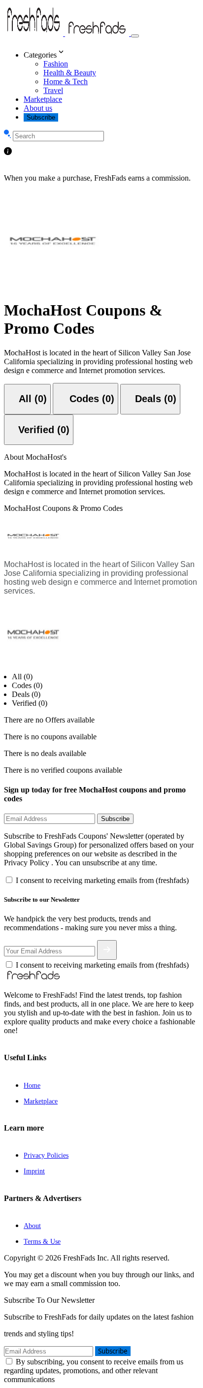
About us (38, 108)
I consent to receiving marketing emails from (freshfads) (102, 880)
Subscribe (41, 117)
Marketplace (43, 99)
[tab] (27, 399)
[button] (111, 53)
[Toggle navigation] (135, 35)
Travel (53, 90)
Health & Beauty (69, 72)
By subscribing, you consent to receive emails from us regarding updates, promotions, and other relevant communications (93, 1370)
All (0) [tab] (22, 676)
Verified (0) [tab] (29, 703)
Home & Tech (65, 81)
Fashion (55, 64)
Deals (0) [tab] (26, 694)
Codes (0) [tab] (27, 685)
